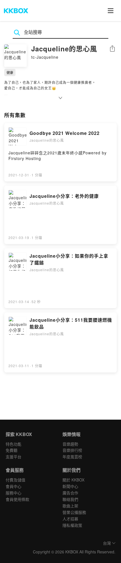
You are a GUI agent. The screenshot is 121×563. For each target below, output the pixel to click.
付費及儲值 (15, 480)
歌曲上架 (70, 506)
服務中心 (13, 493)
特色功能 (13, 444)
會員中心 (13, 486)
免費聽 (11, 450)
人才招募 (70, 519)
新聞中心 (70, 486)
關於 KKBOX (73, 480)
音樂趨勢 (70, 444)
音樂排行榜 (72, 450)
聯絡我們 (70, 499)
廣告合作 (70, 493)
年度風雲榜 (72, 456)
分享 (112, 49)
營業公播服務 (74, 512)
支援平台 (13, 456)
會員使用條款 (17, 499)
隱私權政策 (72, 525)
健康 (9, 72)
